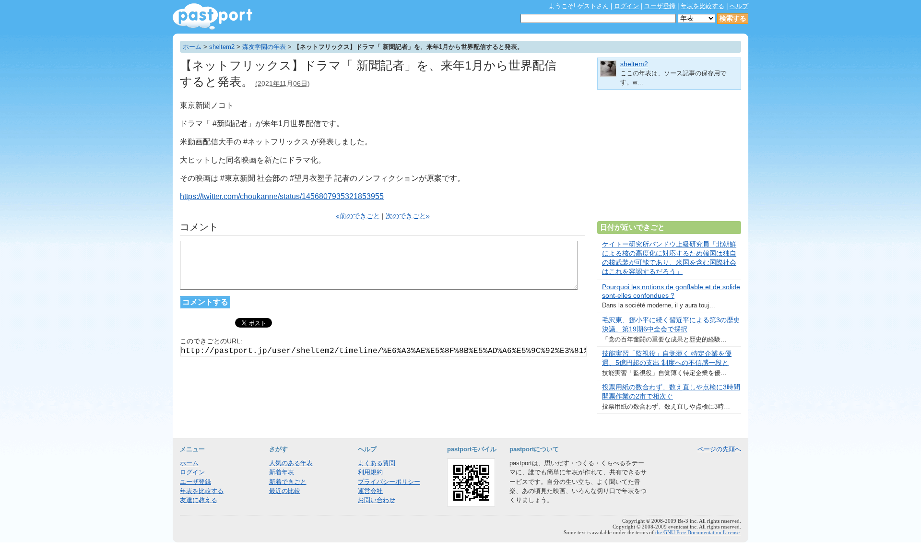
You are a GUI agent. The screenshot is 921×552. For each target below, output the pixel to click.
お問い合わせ (376, 500)
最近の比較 (284, 490)
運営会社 (370, 490)
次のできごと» (408, 216)
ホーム (192, 46)
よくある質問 (376, 463)
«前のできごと (358, 216)
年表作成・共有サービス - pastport (212, 16)
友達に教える (198, 500)
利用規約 (370, 472)
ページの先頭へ (719, 449)
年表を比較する (702, 6)
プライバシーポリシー (389, 481)
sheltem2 (222, 46)
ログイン (626, 6)
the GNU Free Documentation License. (698, 532)
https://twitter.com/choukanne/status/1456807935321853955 (282, 196)
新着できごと (288, 481)
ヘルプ (739, 6)
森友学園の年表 (264, 46)
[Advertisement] (669, 159)
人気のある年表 (291, 463)
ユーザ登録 (659, 6)
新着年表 (281, 472)
